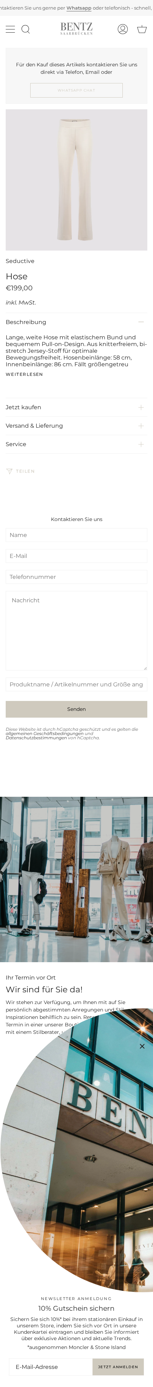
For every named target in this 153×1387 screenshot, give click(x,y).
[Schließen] (142, 1046)
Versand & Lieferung (34, 425)
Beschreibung (26, 322)
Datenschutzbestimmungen (36, 737)
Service (16, 444)
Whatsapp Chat (76, 90)
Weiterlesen (24, 374)
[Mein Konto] (122, 29)
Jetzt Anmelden (118, 1367)
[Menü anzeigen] (11, 29)
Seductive (20, 261)
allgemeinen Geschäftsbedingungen (45, 733)
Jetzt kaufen (23, 407)
